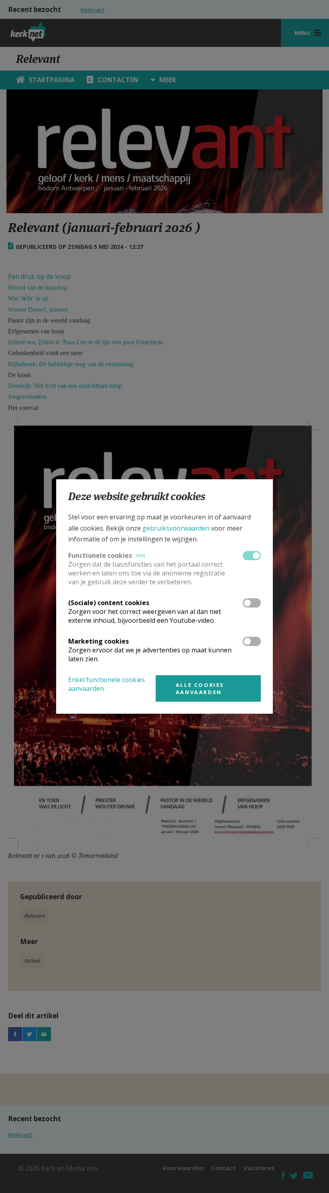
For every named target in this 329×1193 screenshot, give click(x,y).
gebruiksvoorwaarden (175, 528)
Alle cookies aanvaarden (200, 688)
